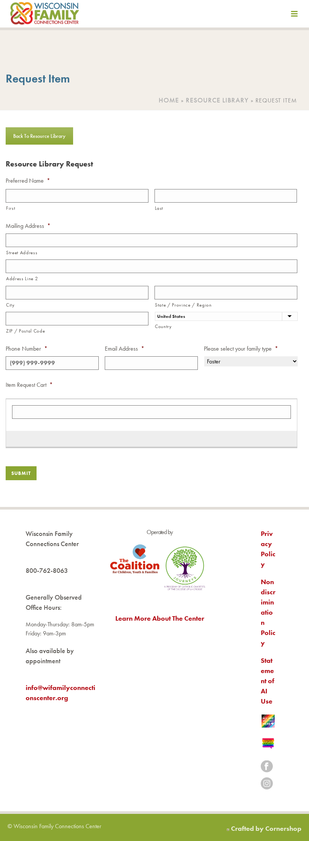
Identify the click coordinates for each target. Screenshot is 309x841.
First (10, 208)
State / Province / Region (183, 305)
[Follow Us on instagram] (267, 784)
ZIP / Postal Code (25, 331)
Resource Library (217, 100)
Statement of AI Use (267, 680)
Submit (21, 473)
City (10, 305)
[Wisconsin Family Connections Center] (45, 15)
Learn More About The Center (159, 618)
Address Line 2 (22, 278)
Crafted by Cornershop (266, 828)
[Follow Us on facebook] (267, 767)
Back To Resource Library (39, 136)
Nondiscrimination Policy (268, 612)
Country (163, 326)
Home (169, 100)
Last (159, 208)
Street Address (21, 252)
